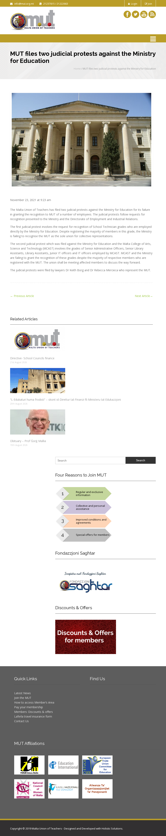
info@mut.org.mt (23, 3)
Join (149, 3)
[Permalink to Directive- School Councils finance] (81, 339)
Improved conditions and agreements (91, 521)
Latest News (22, 693)
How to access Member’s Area (34, 702)
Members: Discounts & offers (33, 712)
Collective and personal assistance (90, 507)
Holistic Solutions (112, 828)
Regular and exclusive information (89, 493)
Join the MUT (22, 698)
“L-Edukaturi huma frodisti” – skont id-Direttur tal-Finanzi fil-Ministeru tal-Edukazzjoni (65, 399)
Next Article (144, 296)
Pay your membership (28, 707)
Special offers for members (93, 535)
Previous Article (22, 296)
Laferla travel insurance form (33, 716)
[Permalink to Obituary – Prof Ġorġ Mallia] (81, 422)
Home (77, 68)
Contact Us (21, 721)
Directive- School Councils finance (32, 358)
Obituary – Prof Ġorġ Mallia (28, 441)
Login (133, 3)
